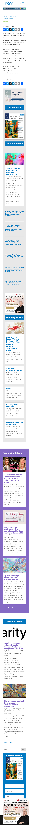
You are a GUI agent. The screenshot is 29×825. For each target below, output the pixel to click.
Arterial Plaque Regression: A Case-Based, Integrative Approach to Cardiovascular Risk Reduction (14, 256)
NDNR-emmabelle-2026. (14, 651)
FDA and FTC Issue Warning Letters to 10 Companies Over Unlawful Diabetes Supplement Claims (13, 343)
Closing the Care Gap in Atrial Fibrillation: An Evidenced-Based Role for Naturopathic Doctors (14, 269)
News (10, 713)
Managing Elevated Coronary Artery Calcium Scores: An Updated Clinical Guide (14, 283)
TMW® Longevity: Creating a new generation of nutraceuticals (13, 171)
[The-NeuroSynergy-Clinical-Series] (14, 9)
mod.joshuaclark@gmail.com (15, 709)
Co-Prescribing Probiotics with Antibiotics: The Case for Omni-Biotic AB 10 (13, 530)
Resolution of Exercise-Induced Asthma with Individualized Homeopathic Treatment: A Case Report (14, 242)
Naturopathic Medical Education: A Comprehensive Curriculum (14, 704)
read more (11, 218)
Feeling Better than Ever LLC (12, 406)
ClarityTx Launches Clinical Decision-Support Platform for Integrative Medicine (13, 646)
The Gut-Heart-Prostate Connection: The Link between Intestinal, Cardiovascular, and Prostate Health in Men (14, 228)
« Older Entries (8, 608)
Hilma (9, 389)
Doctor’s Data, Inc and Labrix (14, 424)
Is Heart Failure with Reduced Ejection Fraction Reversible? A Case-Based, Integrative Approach (14, 213)
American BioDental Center (14, 369)
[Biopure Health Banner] (14, 102)
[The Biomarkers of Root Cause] (14, 312)
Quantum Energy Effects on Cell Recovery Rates (11, 578)
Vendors (5, 21)
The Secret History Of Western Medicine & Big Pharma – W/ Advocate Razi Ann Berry (13, 478)
